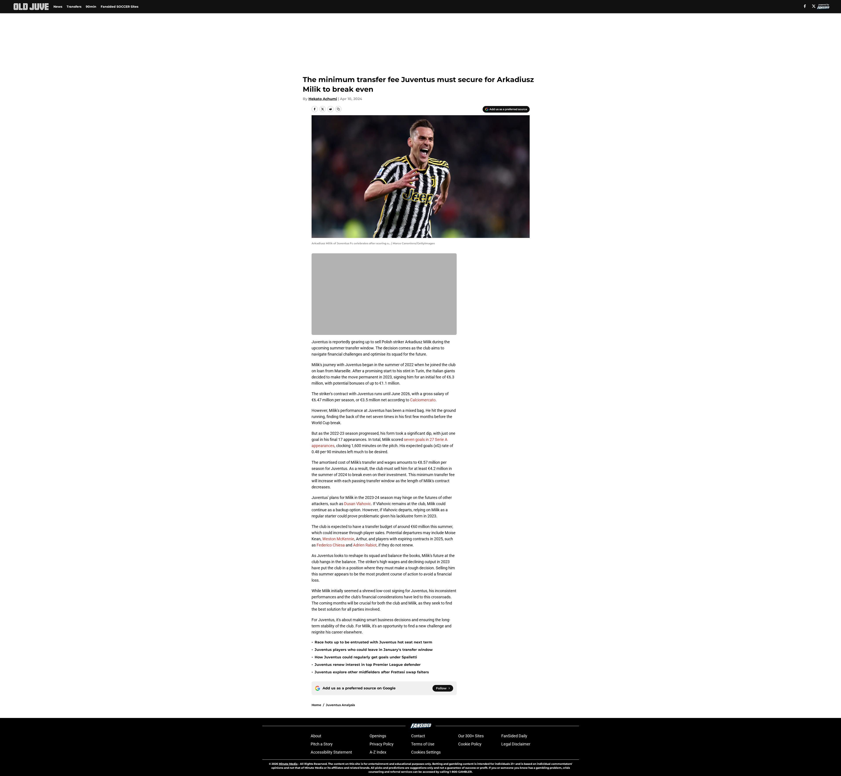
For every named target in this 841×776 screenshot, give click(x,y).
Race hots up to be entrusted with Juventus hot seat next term (373, 642)
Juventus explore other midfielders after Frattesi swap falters (372, 672)
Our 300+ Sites (471, 736)
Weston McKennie (338, 539)
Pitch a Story (322, 744)
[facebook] (805, 6)
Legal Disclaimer (515, 744)
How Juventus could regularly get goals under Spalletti (366, 657)
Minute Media (288, 763)
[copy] (338, 109)
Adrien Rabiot (365, 545)
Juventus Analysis (340, 705)
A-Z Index (378, 752)
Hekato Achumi (322, 99)
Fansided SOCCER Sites (119, 7)
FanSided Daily (514, 736)
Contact (418, 736)
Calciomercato (423, 400)
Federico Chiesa (331, 545)
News (57, 7)
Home (316, 705)
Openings (378, 736)
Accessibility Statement (331, 752)
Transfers (74, 7)
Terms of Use (422, 744)
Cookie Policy (470, 744)
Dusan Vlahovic (357, 503)
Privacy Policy (382, 744)
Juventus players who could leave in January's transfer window (374, 650)
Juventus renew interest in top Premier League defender (368, 665)
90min (91, 7)
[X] (813, 6)
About (316, 736)
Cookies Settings (426, 752)
